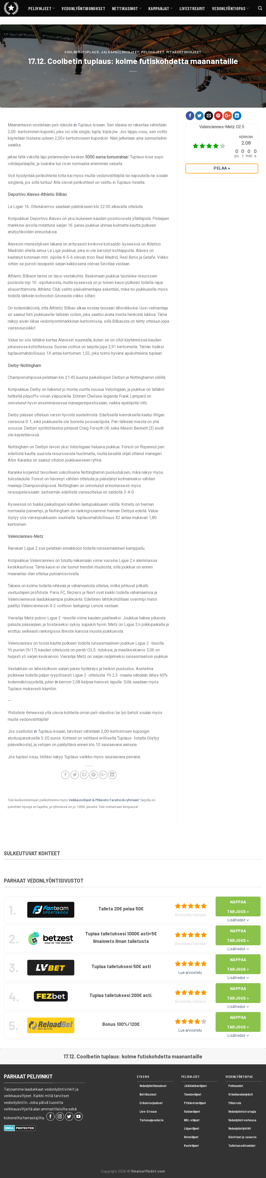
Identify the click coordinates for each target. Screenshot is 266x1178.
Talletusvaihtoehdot (241, 1145)
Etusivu (143, 1077)
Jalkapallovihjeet (120, 52)
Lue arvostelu (190, 972)
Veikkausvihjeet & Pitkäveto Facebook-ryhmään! (104, 800)
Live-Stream (148, 1111)
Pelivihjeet (39, 8)
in (75, 124)
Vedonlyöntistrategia (242, 1111)
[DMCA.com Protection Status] (19, 1127)
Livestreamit (192, 8)
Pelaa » (222, 168)
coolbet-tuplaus (81, 52)
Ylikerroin (234, 1103)
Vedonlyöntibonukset (83, 8)
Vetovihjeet (191, 1137)
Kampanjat (158, 8)
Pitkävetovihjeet (184, 52)
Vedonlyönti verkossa (242, 1120)
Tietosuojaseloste (151, 1120)
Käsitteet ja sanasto (242, 1137)
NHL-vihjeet (192, 1120)
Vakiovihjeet (192, 1111)
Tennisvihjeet (192, 1094)
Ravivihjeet (191, 1145)
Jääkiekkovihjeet (195, 1086)
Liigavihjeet (191, 1128)
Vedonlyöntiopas (228, 8)
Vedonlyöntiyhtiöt (239, 1128)
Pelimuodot (235, 1086)
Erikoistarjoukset (151, 1103)
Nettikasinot (125, 8)
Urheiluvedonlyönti (240, 1094)
